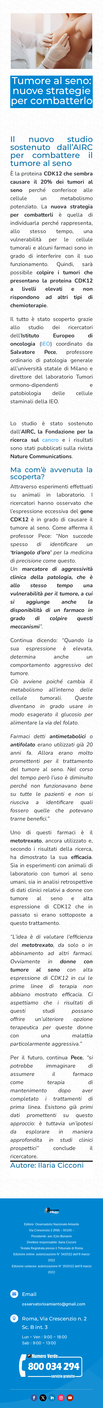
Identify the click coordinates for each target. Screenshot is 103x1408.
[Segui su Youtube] (70, 1397)
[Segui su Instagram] (61, 1397)
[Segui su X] (43, 1397)
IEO (45, 344)
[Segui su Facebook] (34, 1397)
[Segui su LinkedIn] (52, 1397)
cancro (50, 440)
